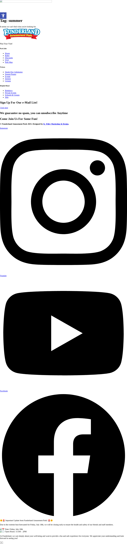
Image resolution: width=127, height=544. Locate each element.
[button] (3, 15)
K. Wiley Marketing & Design (55, 124)
